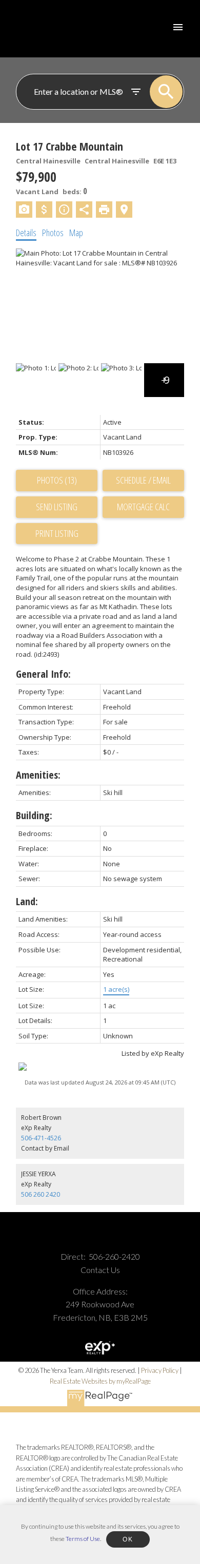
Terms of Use (83, 1538)
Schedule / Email (143, 480)
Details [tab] (26, 232)
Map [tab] (76, 232)
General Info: (43, 674)
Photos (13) (57, 480)
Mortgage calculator (143, 507)
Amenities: (38, 775)
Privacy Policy (159, 1370)
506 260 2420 (40, 1194)
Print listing (56, 533)
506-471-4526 (41, 1138)
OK (128, 1539)
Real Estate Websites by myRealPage (100, 1381)
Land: (27, 901)
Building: (34, 815)
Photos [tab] (53, 232)
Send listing (56, 507)
